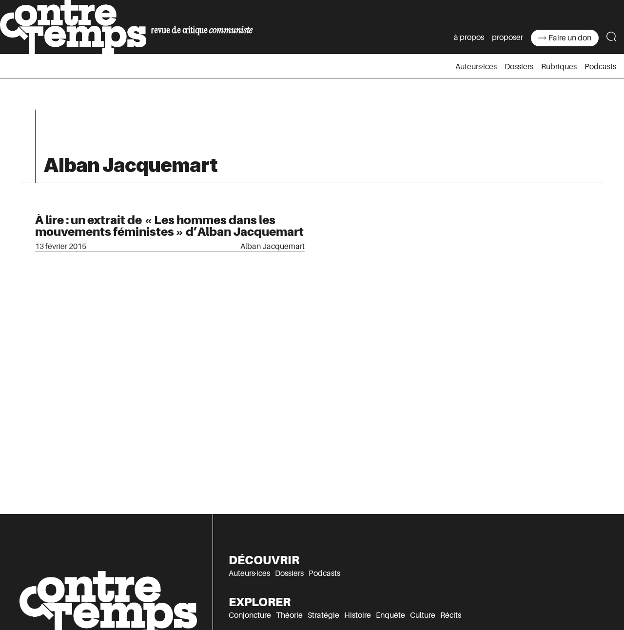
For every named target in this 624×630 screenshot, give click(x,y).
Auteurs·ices (476, 66)
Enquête (390, 615)
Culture (422, 615)
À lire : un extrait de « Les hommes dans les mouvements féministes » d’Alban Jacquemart (169, 225)
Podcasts (600, 66)
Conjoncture (250, 615)
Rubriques (559, 66)
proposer (507, 37)
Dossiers (519, 66)
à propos (469, 37)
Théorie (289, 615)
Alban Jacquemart (272, 246)
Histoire (357, 615)
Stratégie (323, 615)
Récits (450, 615)
